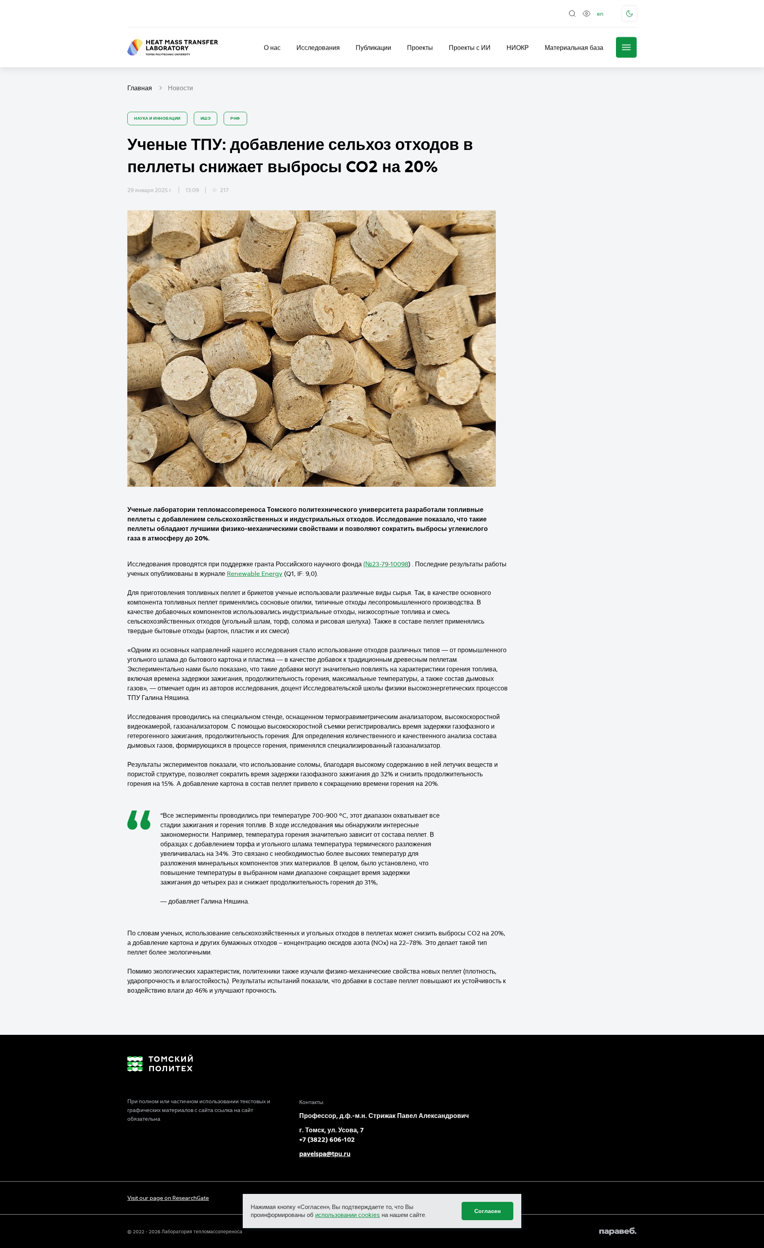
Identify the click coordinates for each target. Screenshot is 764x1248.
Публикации (373, 47)
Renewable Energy (255, 573)
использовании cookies (347, 1215)
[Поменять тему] (629, 13)
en (600, 13)
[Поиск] (572, 13)
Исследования (318, 47)
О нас (272, 47)
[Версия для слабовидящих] (587, 13)
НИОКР (518, 47)
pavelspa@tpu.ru (325, 1154)
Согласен (487, 1211)
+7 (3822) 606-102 (327, 1139)
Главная (139, 88)
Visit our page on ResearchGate (168, 1197)
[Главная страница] (172, 47)
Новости (180, 88)
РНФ (235, 118)
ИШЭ (206, 118)
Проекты (420, 47)
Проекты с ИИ (470, 47)
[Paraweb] (618, 1231)
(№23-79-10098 (385, 564)
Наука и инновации (157, 118)
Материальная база (574, 47)
